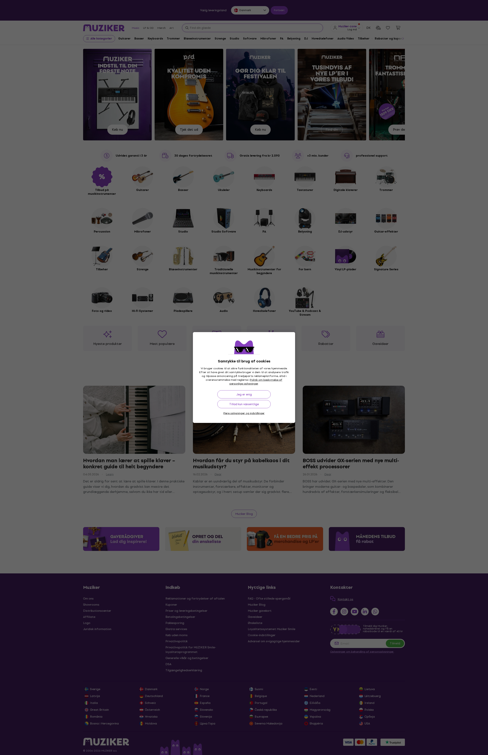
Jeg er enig (244, 394)
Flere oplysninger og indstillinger (244, 413)
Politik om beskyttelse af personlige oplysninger (256, 382)
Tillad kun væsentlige (244, 404)
